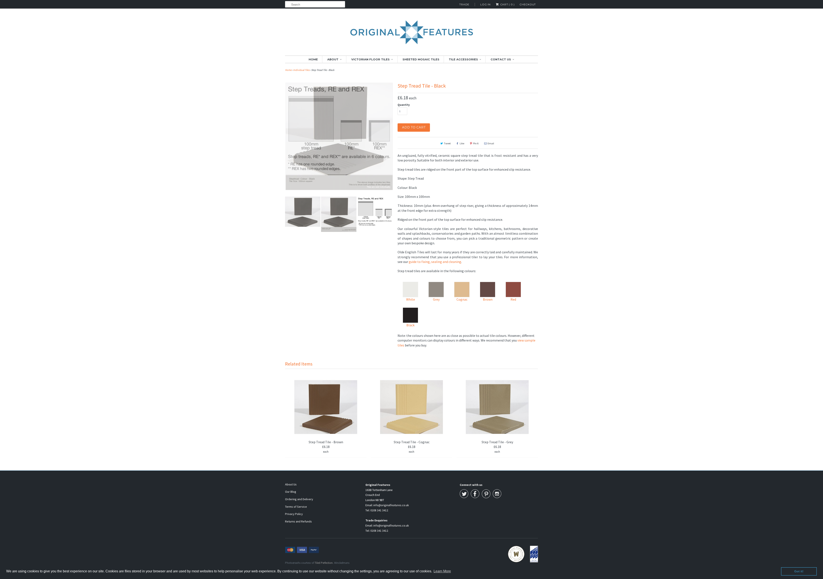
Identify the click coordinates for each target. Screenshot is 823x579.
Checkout (528, 4)
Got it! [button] (798, 571)
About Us (291, 484)
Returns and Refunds (298, 521)
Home (313, 59)
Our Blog (290, 492)
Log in (485, 4)
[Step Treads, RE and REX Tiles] (339, 129)
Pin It (476, 143)
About (332, 59)
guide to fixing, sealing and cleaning (435, 262)
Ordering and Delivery (299, 499)
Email (491, 143)
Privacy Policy (294, 514)
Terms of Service (296, 507)
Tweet (447, 143)
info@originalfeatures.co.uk (391, 505)
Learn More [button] (442, 571)
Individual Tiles (301, 70)
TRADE (464, 4)
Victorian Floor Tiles (370, 59)
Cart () (507, 4)
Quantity (404, 105)
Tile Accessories (463, 59)
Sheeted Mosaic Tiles (420, 59)
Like (462, 143)
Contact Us (501, 59)
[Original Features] (411, 34)
